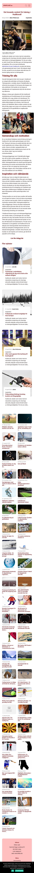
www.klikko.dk (18, 853)
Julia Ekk (14, 267)
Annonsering (17, 860)
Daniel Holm (15, 309)
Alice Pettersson (14, 18)
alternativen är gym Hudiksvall (10, 66)
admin (14, 389)
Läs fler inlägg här (17, 238)
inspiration (29, 18)
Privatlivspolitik (19, 870)
